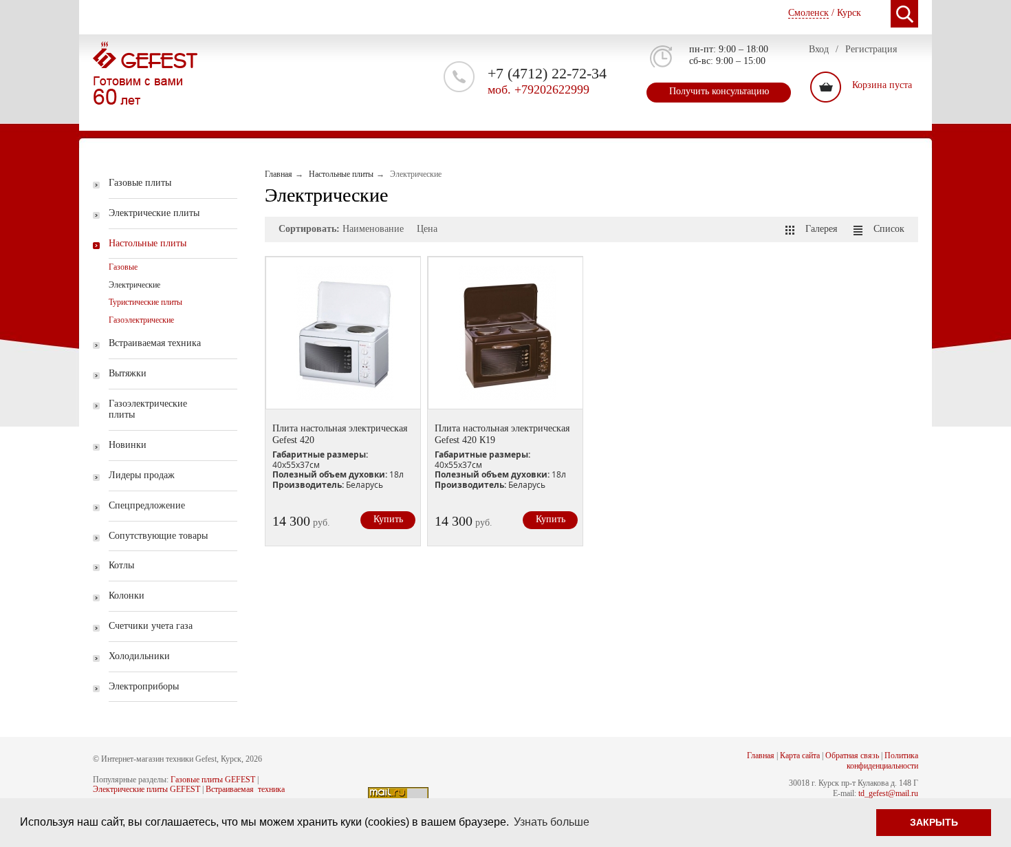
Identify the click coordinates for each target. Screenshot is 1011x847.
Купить (388, 519)
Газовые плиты (140, 183)
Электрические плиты (154, 213)
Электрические (134, 285)
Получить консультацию (719, 91)
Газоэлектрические (141, 320)
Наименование (373, 229)
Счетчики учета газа (151, 626)
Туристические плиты (145, 302)
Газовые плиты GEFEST (213, 779)
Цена (427, 229)
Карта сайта (800, 755)
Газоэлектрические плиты (148, 409)
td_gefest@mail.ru (888, 793)
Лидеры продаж (142, 475)
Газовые (123, 267)
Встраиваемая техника (155, 343)
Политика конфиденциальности (882, 760)
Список (888, 229)
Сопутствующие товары (158, 535)
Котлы (121, 565)
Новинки (127, 445)
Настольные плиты (147, 243)
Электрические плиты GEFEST (146, 789)
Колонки (126, 595)
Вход (819, 49)
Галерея (821, 229)
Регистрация (871, 49)
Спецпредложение (147, 505)
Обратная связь (852, 755)
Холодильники (139, 656)
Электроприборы (144, 686)
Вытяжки (127, 373)
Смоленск (808, 13)
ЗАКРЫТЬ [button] (934, 822)
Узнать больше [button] (551, 822)
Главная (760, 755)
